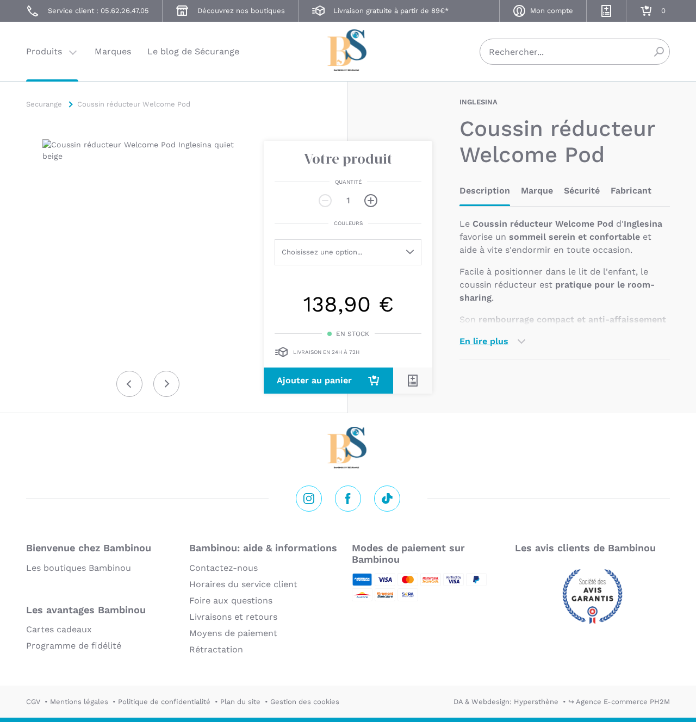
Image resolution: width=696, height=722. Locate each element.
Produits (44, 51)
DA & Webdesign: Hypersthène (505, 702)
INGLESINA (478, 102)
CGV (33, 702)
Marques (113, 51)
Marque (537, 190)
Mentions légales (79, 702)
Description (484, 190)
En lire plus (483, 341)
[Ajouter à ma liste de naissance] (412, 381)
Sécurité (582, 190)
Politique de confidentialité (164, 702)
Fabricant (631, 190)
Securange (348, 50)
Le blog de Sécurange (193, 51)
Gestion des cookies (304, 702)
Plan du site (240, 702)
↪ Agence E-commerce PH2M (619, 702)
